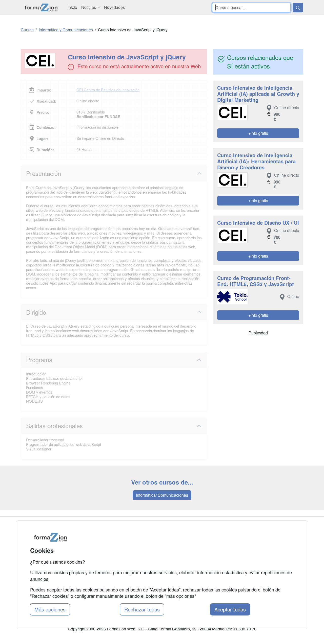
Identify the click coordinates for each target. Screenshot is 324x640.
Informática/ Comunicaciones (162, 495)
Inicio (72, 7)
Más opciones (50, 609)
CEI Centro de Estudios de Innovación (107, 89)
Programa (39, 359)
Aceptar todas (230, 609)
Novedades (114, 7)
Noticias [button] (89, 7)
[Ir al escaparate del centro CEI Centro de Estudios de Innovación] (45, 60)
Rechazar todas (142, 609)
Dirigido (36, 312)
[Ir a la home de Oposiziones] (41, 7)
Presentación (43, 173)
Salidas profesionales (54, 425)
